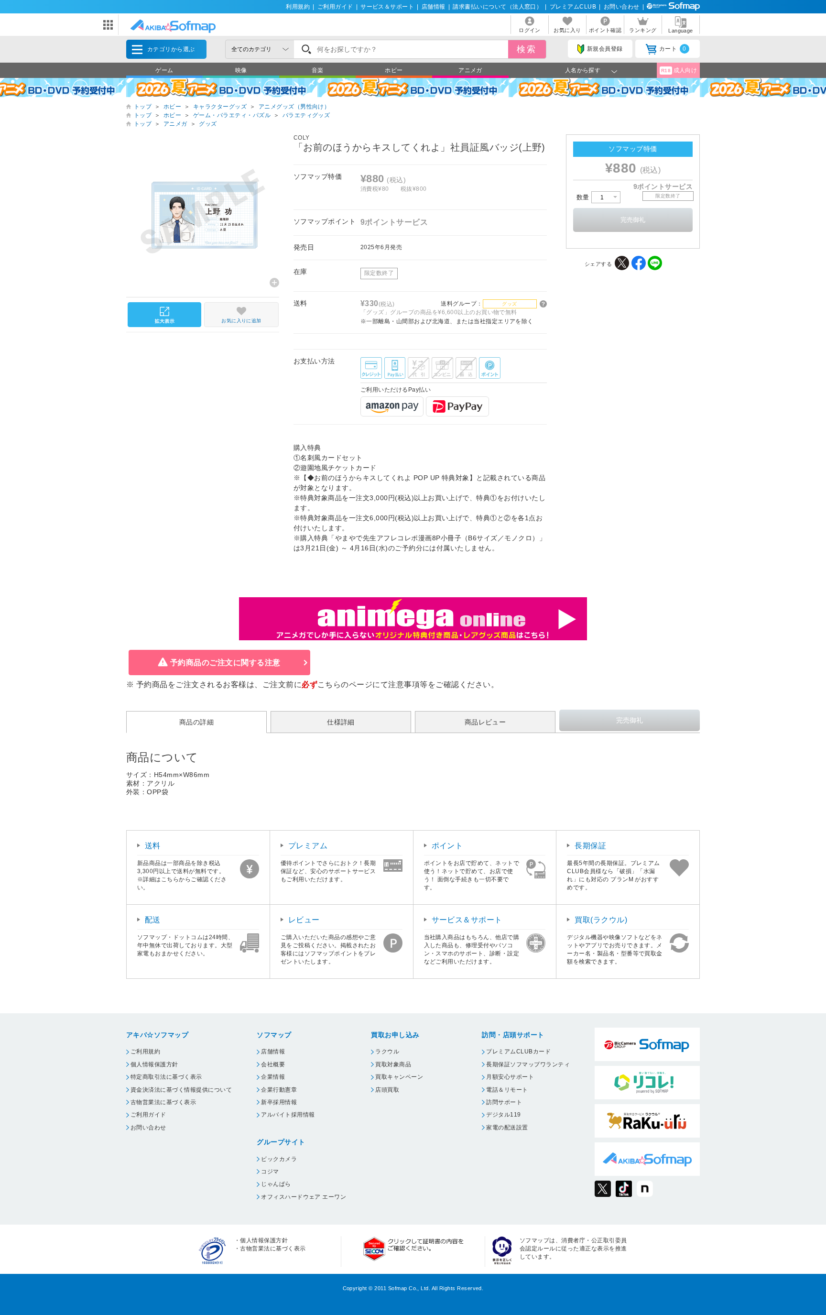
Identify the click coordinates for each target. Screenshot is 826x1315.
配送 (153, 920)
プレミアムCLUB (573, 6)
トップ (143, 106)
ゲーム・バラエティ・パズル (232, 115)
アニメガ (470, 70)
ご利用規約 (145, 1051)
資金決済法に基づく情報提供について (181, 1089)
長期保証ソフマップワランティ (528, 1064)
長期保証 (590, 846)
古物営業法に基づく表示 (163, 1102)
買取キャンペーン (399, 1077)
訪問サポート (504, 1102)
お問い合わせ (622, 6)
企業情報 (273, 1077)
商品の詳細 (196, 722)
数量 (583, 197)
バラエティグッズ (306, 115)
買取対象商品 (393, 1064)
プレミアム (307, 846)
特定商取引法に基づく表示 (166, 1077)
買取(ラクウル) (601, 920)
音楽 (318, 70)
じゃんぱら (276, 1184)
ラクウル (387, 1051)
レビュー (304, 920)
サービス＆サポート (387, 6)
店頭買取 (387, 1089)
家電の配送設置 (507, 1127)
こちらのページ (344, 684)
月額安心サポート (510, 1077)
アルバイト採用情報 (288, 1114)
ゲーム (164, 70)
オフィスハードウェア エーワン (303, 1197)
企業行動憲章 (279, 1089)
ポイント (447, 846)
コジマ (270, 1171)
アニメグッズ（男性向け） (294, 106)
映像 (241, 70)
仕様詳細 (341, 722)
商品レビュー (485, 722)
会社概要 (273, 1064)
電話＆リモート (507, 1089)
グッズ (208, 124)
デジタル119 (503, 1114)
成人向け (679, 70)
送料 (153, 846)
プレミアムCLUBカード (518, 1051)
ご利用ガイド (335, 6)
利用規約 (298, 6)
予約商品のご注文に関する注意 (225, 662)
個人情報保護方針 (154, 1064)
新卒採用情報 (279, 1102)
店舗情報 (434, 6)
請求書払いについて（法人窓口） (497, 6)
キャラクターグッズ (220, 106)
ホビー (393, 70)
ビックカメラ (279, 1159)
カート (672, 48)
